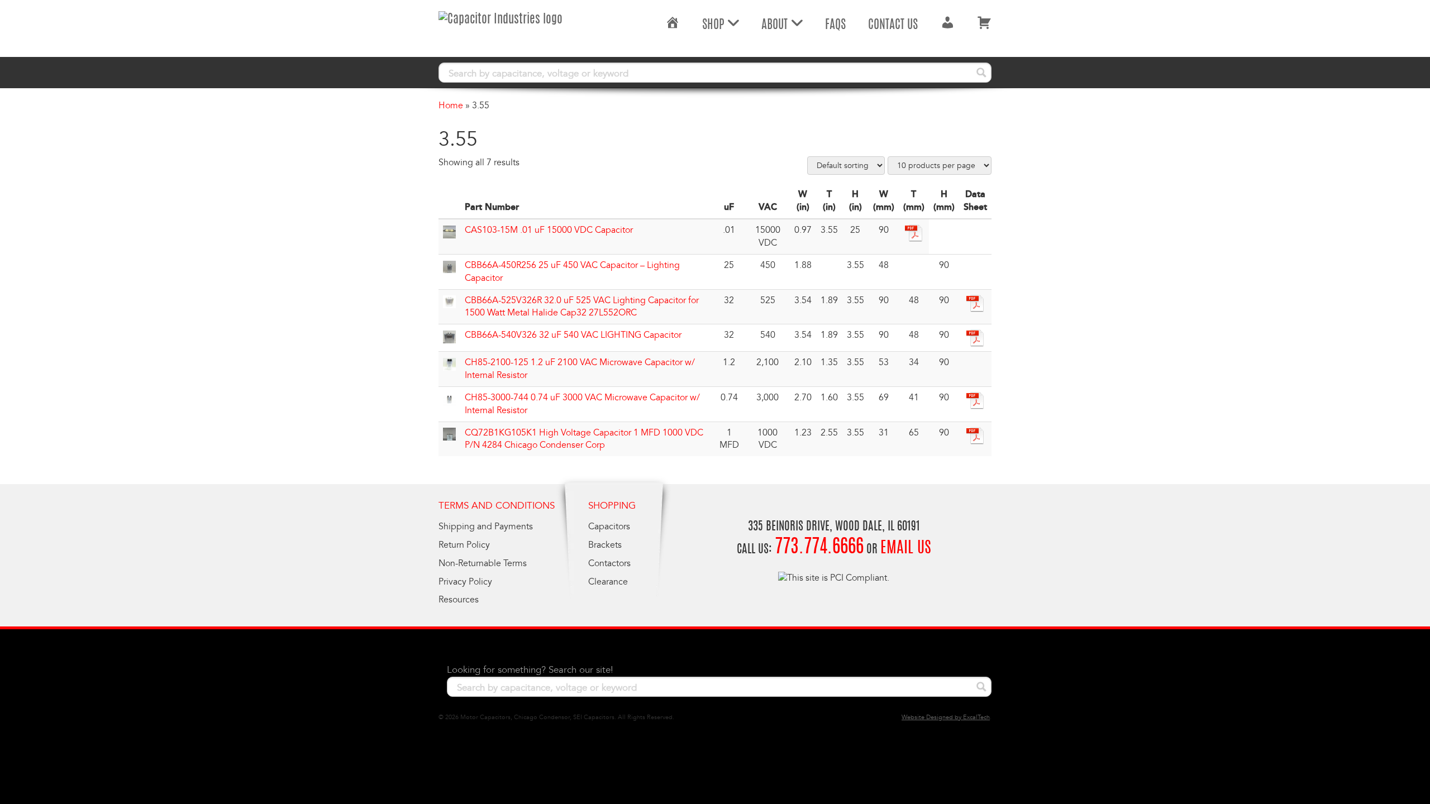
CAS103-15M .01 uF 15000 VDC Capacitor (549, 230)
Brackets (605, 545)
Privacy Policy (465, 581)
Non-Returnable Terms (482, 563)
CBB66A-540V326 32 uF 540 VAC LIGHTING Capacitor (573, 335)
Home (450, 105)
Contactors (609, 563)
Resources (458, 599)
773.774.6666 (819, 548)
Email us (905, 549)
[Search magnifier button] (981, 72)
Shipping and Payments (485, 526)
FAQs (835, 25)
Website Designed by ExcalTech (946, 717)
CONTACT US (893, 25)
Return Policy (464, 545)
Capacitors (609, 526)
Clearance (608, 581)
